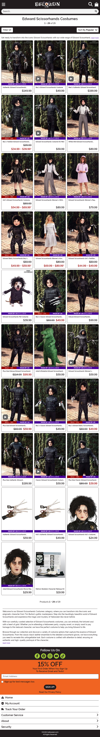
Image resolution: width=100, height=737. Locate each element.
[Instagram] (50, 656)
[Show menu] (3, 4)
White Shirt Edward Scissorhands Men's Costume (80, 142)
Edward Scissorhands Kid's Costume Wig (81, 534)
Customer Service (12, 715)
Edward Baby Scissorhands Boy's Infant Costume (15, 258)
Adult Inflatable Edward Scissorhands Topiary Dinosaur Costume (50, 371)
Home (9, 697)
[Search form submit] (96, 11)
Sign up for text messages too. (19, 681)
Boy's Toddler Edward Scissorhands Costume (16, 142)
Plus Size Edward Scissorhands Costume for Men (14, 425)
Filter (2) (7, 30)
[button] (96, 4)
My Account (12, 703)
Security (6, 726)
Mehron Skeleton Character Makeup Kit (50, 589)
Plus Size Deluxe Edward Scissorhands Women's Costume (17, 371)
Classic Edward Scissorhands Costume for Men (50, 480)
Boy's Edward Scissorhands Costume (49, 87)
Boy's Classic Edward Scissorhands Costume (49, 425)
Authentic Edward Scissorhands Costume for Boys (14, 87)
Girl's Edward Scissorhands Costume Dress (16, 200)
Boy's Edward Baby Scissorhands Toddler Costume (80, 425)
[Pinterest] (43, 656)
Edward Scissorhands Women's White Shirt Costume (50, 200)
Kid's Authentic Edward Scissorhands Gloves (49, 534)
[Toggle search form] (90, 4)
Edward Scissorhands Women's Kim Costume (49, 258)
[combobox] (47, 11)
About (5, 721)
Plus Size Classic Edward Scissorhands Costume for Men (82, 480)
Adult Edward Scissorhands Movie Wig (17, 589)
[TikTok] (62, 656)
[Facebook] (37, 656)
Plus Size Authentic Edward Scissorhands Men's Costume (13, 480)
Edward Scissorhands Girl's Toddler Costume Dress (81, 258)
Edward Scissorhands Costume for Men (50, 142)
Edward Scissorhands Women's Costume (80, 371)
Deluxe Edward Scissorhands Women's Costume (79, 317)
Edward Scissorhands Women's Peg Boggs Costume (81, 200)
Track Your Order (15, 709)
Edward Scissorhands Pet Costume (15, 317)
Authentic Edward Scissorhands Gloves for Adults (14, 534)
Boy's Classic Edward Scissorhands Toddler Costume (49, 317)
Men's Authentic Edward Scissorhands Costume (82, 87)
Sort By (86, 30)
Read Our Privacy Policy (50, 692)
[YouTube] (56, 656)
